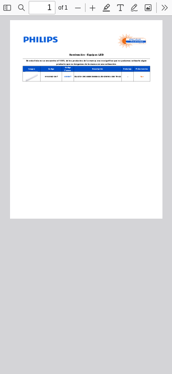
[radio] (106, 7)
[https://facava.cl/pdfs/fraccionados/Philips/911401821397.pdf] (141, 76)
